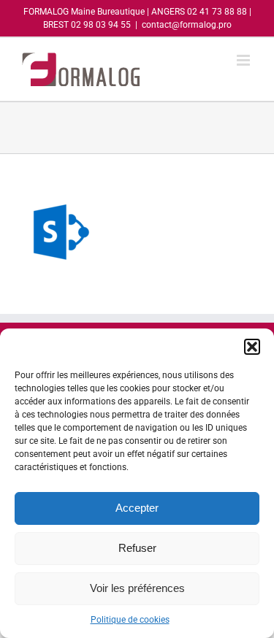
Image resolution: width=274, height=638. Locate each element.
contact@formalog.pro (187, 25)
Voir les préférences (137, 588)
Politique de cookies (130, 620)
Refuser (137, 548)
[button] (252, 346)
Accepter (137, 507)
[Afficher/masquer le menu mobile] (244, 60)
